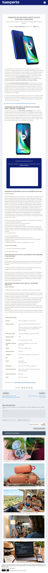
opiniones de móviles (31, 382)
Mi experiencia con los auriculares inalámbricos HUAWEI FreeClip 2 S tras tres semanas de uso (22, 461)
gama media (17, 382)
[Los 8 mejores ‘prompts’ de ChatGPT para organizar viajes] (24, 552)
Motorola (23, 382)
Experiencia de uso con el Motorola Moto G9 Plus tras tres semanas (21, 103)
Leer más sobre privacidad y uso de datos (17, 570)
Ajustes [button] (3, 570)
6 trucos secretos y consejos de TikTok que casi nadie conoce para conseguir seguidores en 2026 (23, 539)
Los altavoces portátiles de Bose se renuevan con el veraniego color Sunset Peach (20, 487)
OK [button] (7, 570)
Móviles (35, 26)
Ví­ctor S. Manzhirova (20, 26)
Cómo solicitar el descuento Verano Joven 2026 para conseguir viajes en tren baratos (21, 513)
